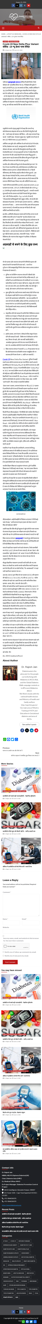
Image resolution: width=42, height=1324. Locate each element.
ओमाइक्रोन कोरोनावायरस (8, 1297)
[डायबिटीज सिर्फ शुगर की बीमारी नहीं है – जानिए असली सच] (21, 815)
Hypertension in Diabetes (10, 1269)
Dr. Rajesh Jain (8, 50)
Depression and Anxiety (10, 1245)
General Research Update (10, 1257)
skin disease (33, 1281)
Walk (30, 1293)
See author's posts (29, 724)
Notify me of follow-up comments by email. (20, 952)
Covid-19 (6, 359)
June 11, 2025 (17, 1153)
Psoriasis (24, 1281)
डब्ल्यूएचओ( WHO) (14, 82)
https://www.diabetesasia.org (11, 1205)
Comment (7, 892)
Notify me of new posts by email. (17, 956)
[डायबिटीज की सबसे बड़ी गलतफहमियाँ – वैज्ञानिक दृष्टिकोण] (21, 780)
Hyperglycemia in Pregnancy (16, 1265)
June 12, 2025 (17, 869)
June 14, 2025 (17, 798)
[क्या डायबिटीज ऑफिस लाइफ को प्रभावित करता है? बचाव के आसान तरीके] (21, 1133)
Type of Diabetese (8, 1293)
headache (6, 1261)
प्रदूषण (16, 1297)
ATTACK (5, 1241)
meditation (30, 1273)
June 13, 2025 (17, 833)
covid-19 (5, 41)
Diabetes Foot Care (26, 1245)
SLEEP (4, 1285)
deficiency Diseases (24, 1241)
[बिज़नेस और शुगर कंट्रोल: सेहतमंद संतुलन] (21, 1097)
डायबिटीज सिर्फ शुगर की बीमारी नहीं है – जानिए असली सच (19, 831)
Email (24, 919)
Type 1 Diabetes (21, 1289)
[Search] (38, 28)
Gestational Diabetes (27, 1257)
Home (21, 1308)
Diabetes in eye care (9, 1249)
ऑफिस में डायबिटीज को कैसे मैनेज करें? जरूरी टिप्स (17, 866)
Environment (25, 1253)
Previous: (13, 749)
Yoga (36, 1293)
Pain (17, 1281)
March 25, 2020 (18, 50)
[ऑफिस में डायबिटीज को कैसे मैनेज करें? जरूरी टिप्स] (21, 851)
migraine (5, 1277)
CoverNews (30, 1318)
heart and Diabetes (29, 1261)
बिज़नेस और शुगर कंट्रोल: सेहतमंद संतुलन (14, 1112)
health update (22, 791)
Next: (25, 754)
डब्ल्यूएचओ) (19, 538)
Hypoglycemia (25, 1269)
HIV (4, 1265)
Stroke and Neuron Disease (17, 1285)
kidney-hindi (6, 1273)
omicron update (8, 1281)
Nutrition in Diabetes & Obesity (20, 1277)
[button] (3, 27)
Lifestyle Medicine (14, 41)
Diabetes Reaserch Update (10, 791)
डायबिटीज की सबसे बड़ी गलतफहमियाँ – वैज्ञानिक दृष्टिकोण (19, 796)
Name (5, 919)
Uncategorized (21, 1293)
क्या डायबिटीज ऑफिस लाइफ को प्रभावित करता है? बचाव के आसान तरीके (20, 1231)
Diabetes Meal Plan (8, 861)
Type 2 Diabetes (33, 1289)
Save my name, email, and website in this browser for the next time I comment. (21, 939)
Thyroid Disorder (8, 1289)
